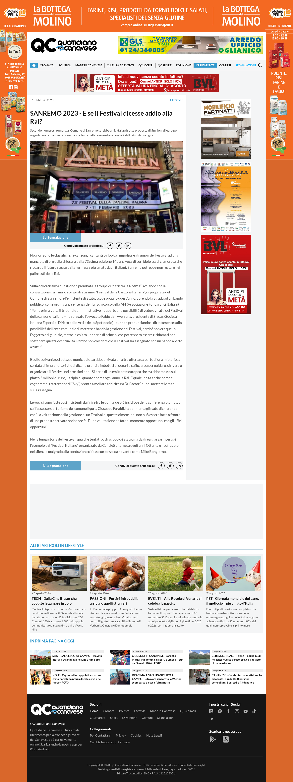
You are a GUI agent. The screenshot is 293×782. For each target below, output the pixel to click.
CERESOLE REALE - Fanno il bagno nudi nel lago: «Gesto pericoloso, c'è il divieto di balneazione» (236, 659)
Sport (114, 717)
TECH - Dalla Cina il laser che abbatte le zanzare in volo (54, 600)
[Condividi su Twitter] (119, 245)
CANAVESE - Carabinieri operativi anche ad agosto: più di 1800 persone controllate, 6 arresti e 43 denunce (237, 678)
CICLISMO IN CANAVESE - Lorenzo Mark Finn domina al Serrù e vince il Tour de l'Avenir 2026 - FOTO (157, 659)
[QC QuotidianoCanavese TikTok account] (254, 710)
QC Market (97, 717)
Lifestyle (176, 100)
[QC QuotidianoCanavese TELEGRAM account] (211, 718)
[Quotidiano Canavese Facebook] (228, 710)
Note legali (154, 735)
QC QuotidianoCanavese (125, 765)
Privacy (121, 735)
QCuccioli (146, 65)
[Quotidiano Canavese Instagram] (237, 710)
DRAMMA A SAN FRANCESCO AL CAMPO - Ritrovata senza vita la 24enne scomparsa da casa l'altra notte (156, 678)
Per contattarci (100, 735)
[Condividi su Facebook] (110, 245)
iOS (32, 749)
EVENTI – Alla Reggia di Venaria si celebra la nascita (175, 600)
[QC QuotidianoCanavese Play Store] (213, 739)
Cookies (136, 735)
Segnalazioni (245, 65)
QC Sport (164, 65)
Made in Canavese (88, 65)
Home (94, 711)
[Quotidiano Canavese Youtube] (246, 710)
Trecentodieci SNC (137, 773)
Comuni (225, 65)
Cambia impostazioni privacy (110, 742)
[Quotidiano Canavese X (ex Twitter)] (220, 710)
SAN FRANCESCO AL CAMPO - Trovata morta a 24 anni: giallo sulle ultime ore (77, 657)
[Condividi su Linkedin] (128, 245)
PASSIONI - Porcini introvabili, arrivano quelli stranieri (114, 600)
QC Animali (188, 711)
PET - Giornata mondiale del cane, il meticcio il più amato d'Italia (232, 600)
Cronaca (47, 65)
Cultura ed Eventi (120, 65)
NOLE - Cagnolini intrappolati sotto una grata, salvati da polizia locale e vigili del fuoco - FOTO (76, 678)
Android (43, 749)
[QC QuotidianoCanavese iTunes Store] (226, 739)
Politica (64, 65)
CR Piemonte (205, 65)
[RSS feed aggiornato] (211, 710)
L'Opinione (183, 65)
